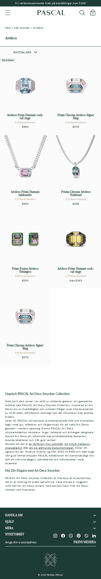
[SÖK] (82, 12)
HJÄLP (9, 521)
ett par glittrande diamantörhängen (51, 447)
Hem (8, 27)
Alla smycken (22, 27)
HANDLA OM (14, 515)
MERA (9, 528)
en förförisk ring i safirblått (46, 443)
